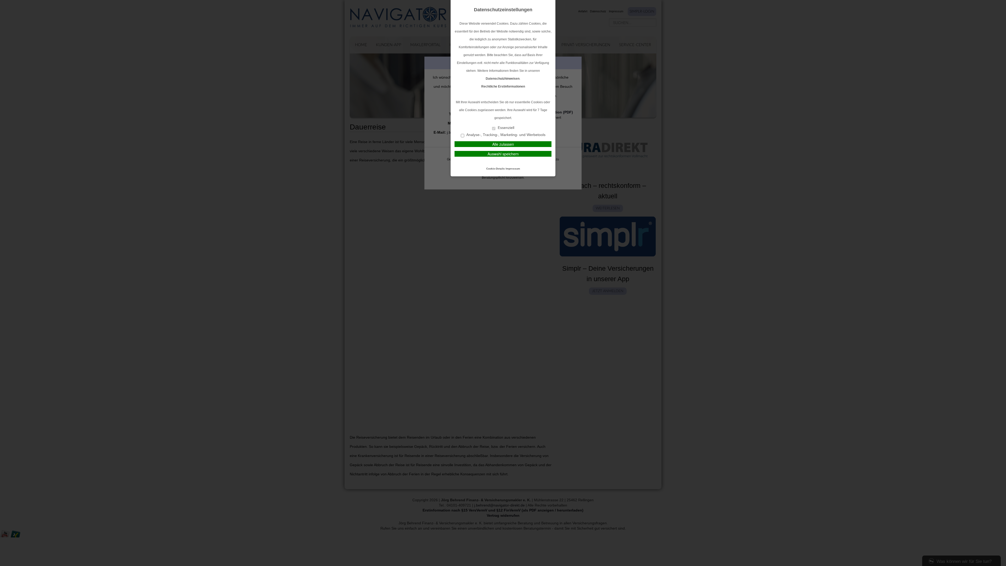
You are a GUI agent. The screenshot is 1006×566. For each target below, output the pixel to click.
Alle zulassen (503, 144)
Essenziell (505, 128)
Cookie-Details (495, 168)
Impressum (513, 168)
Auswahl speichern (503, 153)
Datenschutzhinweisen (503, 78)
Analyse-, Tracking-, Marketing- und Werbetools (505, 135)
